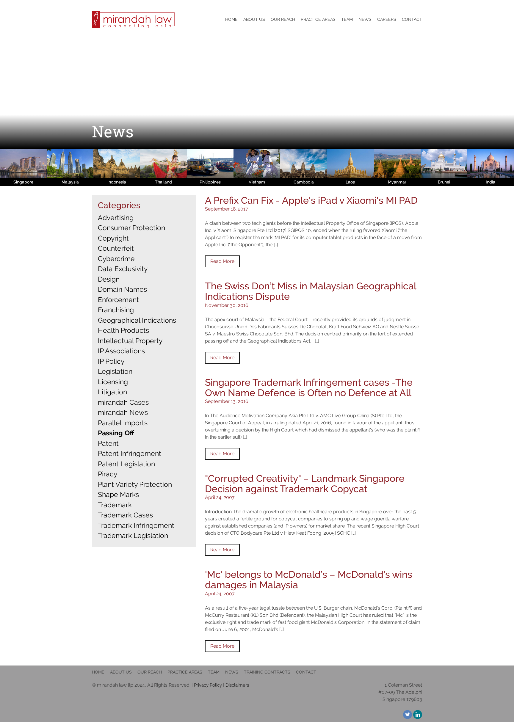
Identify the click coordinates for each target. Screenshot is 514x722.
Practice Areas (318, 19)
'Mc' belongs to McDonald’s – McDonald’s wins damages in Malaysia (308, 579)
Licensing (113, 382)
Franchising (116, 310)
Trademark (115, 505)
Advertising (116, 218)
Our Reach (283, 19)
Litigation (112, 392)
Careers (386, 19)
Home (231, 19)
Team (214, 672)
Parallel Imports (123, 423)
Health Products (123, 330)
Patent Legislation (126, 464)
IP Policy (111, 361)
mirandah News (123, 412)
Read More (222, 261)
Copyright (113, 238)
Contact (412, 19)
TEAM (347, 19)
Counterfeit (116, 248)
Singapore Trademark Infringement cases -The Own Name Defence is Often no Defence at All (309, 387)
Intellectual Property (130, 341)
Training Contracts (267, 672)
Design (109, 279)
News (365, 19)
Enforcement (118, 300)
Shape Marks (118, 494)
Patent (108, 443)
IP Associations (121, 351)
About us (254, 19)
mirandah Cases (123, 402)
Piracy (107, 474)
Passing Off (116, 433)
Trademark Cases (125, 515)
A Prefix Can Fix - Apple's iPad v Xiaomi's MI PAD (311, 200)
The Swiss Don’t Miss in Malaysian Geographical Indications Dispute (310, 291)
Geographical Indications (137, 320)
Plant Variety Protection (135, 484)
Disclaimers (237, 685)
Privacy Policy (208, 685)
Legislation (115, 371)
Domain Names (122, 289)
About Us (121, 672)
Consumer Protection (131, 228)
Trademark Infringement (136, 525)
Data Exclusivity (123, 269)
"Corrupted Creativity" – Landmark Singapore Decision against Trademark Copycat (305, 483)
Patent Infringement (129, 453)
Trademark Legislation (133, 535)
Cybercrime (116, 259)
